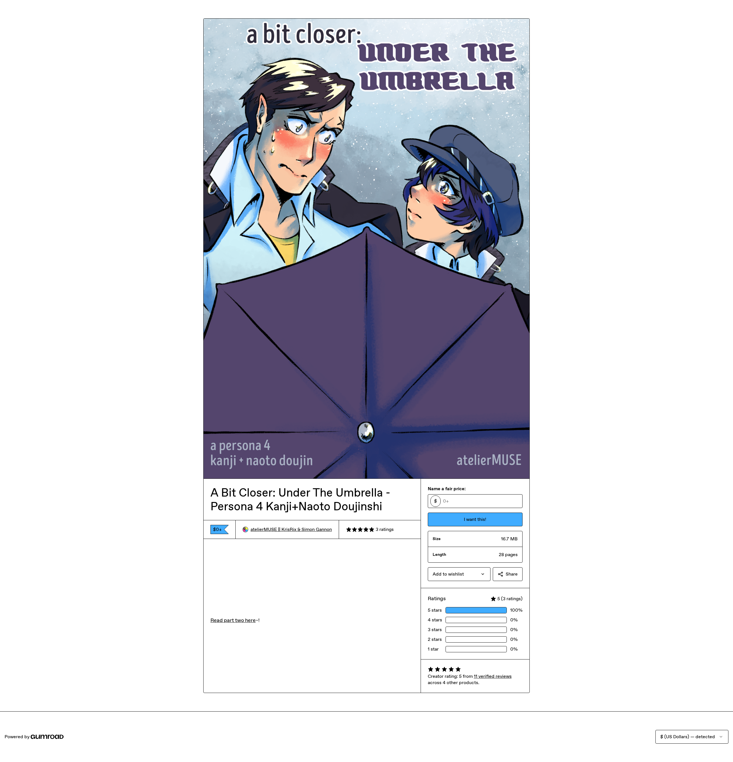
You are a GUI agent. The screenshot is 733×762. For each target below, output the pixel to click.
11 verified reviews (493, 676)
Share (512, 574)
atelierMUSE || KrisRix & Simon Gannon (291, 529)
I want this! (475, 519)
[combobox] (459, 574)
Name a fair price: (447, 488)
